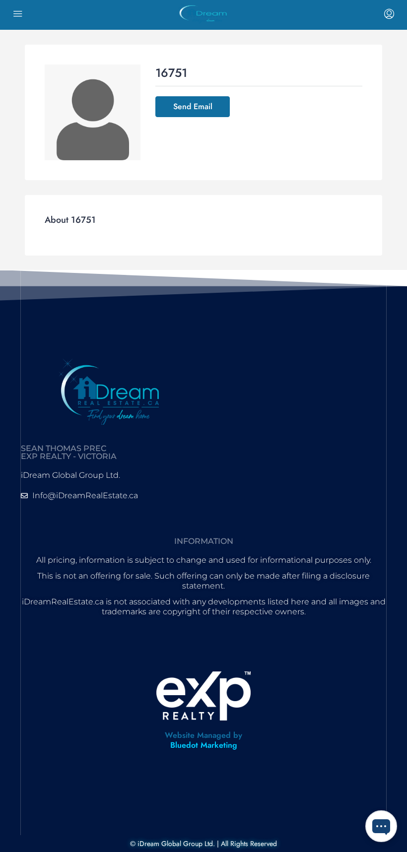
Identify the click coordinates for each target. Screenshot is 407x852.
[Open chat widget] (381, 826)
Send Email (192, 106)
